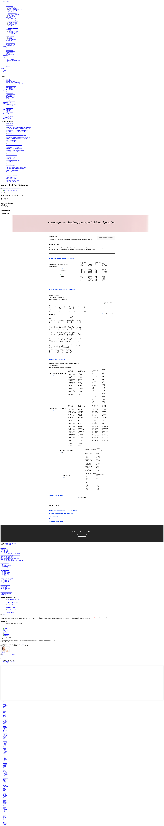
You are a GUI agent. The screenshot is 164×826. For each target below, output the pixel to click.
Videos (7, 47)
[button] (106, 238)
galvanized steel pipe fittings (6, 568)
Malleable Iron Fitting (12, 33)
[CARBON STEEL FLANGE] (12, 599)
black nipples (3, 548)
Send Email (3, 652)
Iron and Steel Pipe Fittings (11, 155)
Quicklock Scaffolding (12, 23)
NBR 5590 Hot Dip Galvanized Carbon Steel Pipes (16, 131)
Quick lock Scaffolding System (12, 175)
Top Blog (7, 66)
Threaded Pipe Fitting (5, 594)
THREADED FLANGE (6, 593)
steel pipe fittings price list (6, 589)
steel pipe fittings (4, 587)
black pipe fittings (4, 549)
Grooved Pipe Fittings (12, 32)
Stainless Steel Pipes (10, 158)
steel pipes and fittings (5, 590)
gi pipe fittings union (5, 574)
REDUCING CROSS (5, 585)
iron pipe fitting (4, 575)
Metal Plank (10, 25)
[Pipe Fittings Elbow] (10, 604)
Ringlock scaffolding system (11, 171)
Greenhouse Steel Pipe (10, 44)
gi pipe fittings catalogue (5, 572)
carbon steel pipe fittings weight (7, 559)
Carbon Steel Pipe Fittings (6, 552)
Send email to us (4, 207)
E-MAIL (5, 626)
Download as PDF (11, 207)
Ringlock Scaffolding (12, 18)
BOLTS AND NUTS (5, 550)
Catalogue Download (10, 54)
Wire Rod (10, 38)
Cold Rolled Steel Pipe (12, 13)
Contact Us (5, 63)
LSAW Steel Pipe (11, 16)
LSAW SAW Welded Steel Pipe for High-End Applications (18, 128)
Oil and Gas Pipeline (10, 40)
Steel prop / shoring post (10, 165)
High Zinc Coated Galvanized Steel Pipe (14, 145)
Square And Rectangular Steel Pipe (15, 9)
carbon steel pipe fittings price (7, 556)
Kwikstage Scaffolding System (12, 181)
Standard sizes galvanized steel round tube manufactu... (17, 138)
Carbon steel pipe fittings (13, 31)
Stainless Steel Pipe (9, 29)
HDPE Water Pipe (9, 125)
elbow (2, 564)
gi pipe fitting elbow (5, 570)
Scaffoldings (8, 17)
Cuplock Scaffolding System (11, 178)
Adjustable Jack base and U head (12, 161)
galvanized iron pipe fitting (6, 565)
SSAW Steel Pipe (11, 11)
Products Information (10, 59)
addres (4, 624)
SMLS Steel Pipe (11, 15)
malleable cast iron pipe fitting (7, 578)
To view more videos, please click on (8, 643)
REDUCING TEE (4, 586)
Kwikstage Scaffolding (12, 21)
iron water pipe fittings (5, 577)
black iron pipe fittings (5, 546)
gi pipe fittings (3, 571)
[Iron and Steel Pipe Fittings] (12, 609)
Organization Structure (10, 51)
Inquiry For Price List (5, 641)
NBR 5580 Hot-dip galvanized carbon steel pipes (16, 135)
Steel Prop (10, 26)
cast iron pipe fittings (5, 561)
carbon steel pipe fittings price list (7, 557)
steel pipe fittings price (5, 588)
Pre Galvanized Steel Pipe (13, 14)
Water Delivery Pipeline (10, 43)
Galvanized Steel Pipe (12, 8)
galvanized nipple (4, 566)
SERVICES (5, 55)
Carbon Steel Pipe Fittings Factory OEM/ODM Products (12, 553)
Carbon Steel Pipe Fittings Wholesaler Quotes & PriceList (12, 560)
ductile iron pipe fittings (5, 563)
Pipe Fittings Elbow (7, 544)
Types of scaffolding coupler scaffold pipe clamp (15, 168)
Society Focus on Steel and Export (13, 60)
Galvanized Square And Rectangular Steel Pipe (17, 10)
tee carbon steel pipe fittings (6, 592)
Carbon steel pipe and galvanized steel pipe (14, 151)
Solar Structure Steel (10, 45)
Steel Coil (10, 37)
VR (4, 62)
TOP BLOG (23, 644)
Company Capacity (9, 52)
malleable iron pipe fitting (6, 579)
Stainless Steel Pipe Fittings (10, 543)
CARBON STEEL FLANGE (13, 602)
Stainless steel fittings (12, 35)
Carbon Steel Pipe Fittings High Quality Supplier (10, 555)
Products (5, 4)
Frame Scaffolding (12, 19)
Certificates (8, 53)
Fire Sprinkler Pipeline (10, 41)
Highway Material (12, 39)
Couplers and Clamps (12, 24)
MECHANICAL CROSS (6, 580)
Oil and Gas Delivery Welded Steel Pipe (14, 148)
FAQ (7, 61)
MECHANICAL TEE (5, 581)
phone (4, 623)
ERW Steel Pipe (11, 7)
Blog (4, 58)
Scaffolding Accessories (13, 28)
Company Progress (9, 48)
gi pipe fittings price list (5, 573)
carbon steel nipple (4, 551)
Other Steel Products (10, 36)
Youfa (2, 653)
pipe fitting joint (4, 582)
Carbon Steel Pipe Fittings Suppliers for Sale (10, 558)
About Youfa (5, 46)
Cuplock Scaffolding (12, 22)
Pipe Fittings (8, 30)
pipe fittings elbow (4, 583)
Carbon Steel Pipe (9, 6)
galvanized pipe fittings (5, 567)
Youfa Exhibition (9, 50)
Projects (4, 57)
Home (4, 3)
